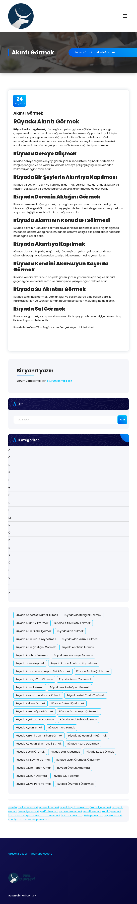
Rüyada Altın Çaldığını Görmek (36, 647)
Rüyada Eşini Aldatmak (65, 752)
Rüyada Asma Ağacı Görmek (34, 711)
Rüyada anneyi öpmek (30, 663)
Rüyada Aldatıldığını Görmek (82, 615)
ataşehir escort (49, 807)
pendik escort (92, 811)
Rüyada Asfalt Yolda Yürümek (86, 695)
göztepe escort (93, 815)
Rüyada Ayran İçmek (29, 727)
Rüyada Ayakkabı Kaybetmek (35, 719)
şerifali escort (49, 811)
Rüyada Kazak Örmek (100, 752)
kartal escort (17, 815)
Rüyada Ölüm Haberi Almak (33, 768)
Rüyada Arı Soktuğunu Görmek (70, 687)
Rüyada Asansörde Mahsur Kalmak (38, 695)
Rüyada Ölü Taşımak (66, 776)
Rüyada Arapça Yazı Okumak (34, 679)
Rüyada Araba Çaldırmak (92, 671)
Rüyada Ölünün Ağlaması (73, 768)
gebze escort (35, 815)
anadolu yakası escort (74, 807)
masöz (12, 807)
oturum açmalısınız (59, 381)
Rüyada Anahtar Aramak (78, 647)
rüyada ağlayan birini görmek (87, 736)
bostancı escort (71, 815)
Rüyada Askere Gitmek (30, 703)
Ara (20, 404)
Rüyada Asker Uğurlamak (67, 703)
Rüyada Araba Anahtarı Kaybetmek (73, 663)
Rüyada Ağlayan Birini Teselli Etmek (38, 744)
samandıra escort (70, 811)
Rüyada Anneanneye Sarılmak (73, 655)
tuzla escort (52, 815)
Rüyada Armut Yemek (30, 687)
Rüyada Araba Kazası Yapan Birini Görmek (43, 671)
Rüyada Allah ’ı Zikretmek (32, 623)
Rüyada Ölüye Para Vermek (33, 784)
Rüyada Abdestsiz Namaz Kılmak (37, 615)
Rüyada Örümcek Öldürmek (75, 784)
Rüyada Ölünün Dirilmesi (31, 776)
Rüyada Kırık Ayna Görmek (33, 760)
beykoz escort (113, 815)
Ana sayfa (80, 52)
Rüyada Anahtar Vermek (32, 655)
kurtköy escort (111, 811)
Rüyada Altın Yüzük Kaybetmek (36, 639)
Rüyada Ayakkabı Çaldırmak (78, 719)
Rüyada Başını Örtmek (30, 752)
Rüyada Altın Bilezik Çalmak (33, 631)
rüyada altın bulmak (70, 631)
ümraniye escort (100, 807)
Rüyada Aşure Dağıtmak (83, 744)
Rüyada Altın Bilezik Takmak (72, 623)
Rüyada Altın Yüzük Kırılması (80, 639)
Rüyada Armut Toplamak (75, 679)
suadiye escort (18, 819)
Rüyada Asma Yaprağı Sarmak (79, 711)
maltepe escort (28, 807)
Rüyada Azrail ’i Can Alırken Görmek (39, 736)
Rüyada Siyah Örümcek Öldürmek (78, 760)
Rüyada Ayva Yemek (61, 727)
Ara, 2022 (20, 100)
